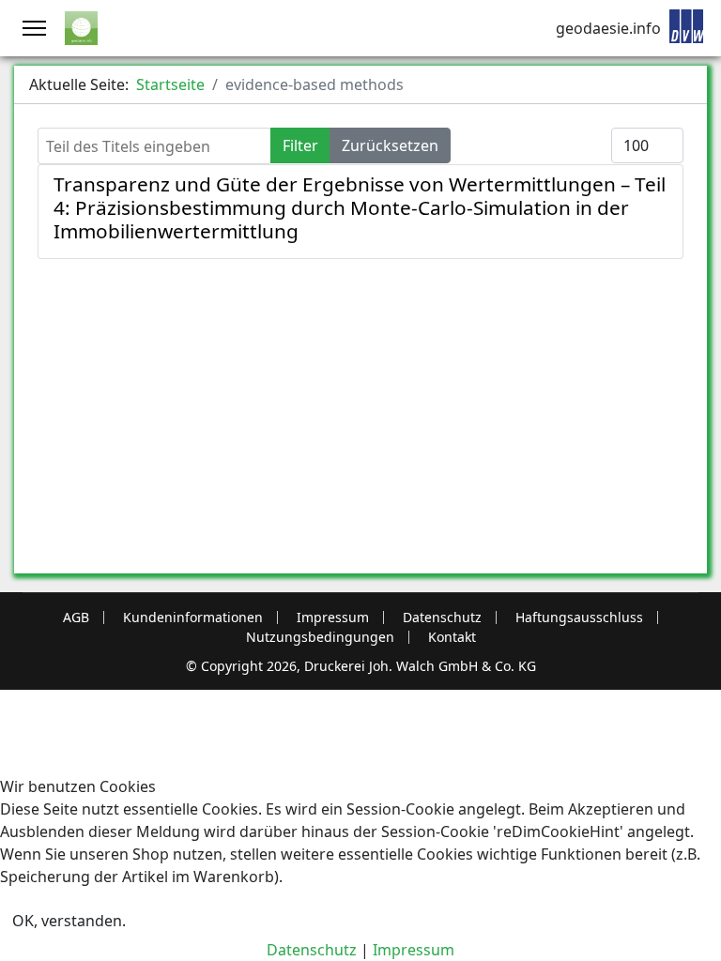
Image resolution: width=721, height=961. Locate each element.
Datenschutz (442, 617)
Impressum (333, 617)
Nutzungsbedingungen (320, 637)
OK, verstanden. (69, 920)
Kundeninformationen (193, 617)
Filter (300, 145)
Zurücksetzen (390, 145)
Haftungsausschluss (579, 617)
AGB (76, 617)
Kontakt (452, 637)
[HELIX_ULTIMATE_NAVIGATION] (34, 28)
